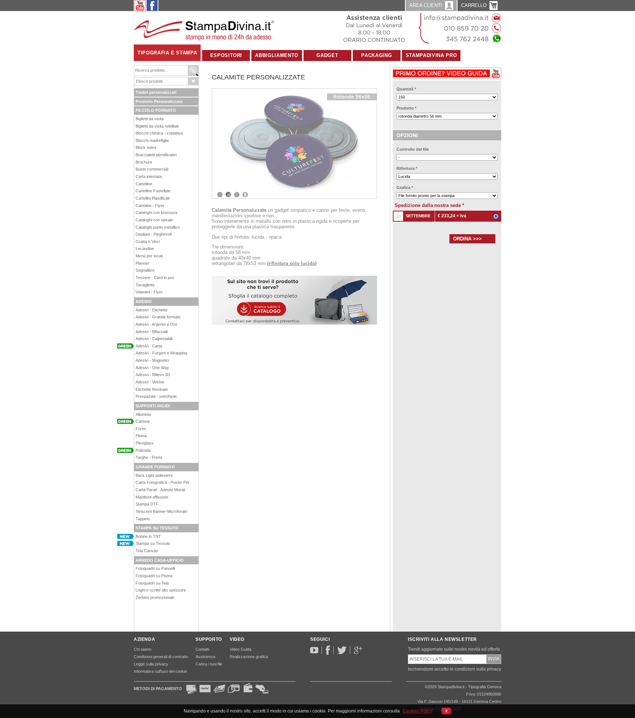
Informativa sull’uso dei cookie (160, 671)
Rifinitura (407, 168)
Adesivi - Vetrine (150, 382)
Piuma (141, 435)
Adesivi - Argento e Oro (156, 324)
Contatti (202, 649)
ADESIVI (143, 301)
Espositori (226, 55)
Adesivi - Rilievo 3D (153, 374)
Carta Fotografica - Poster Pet (162, 482)
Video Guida (240, 649)
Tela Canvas (147, 551)
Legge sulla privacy (151, 664)
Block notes (146, 147)
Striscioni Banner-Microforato (161, 511)
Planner (142, 263)
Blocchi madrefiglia (152, 140)
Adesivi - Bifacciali (152, 331)
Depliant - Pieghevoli (154, 234)
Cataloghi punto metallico (158, 227)
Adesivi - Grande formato (158, 317)
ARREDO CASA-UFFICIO (160, 560)
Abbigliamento (276, 55)
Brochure (144, 162)
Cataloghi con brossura (156, 212)
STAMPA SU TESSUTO (157, 528)
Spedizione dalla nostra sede (429, 205)
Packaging (376, 55)
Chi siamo (142, 649)
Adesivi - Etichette (152, 310)
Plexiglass (145, 443)
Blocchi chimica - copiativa (159, 133)
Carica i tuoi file (208, 664)
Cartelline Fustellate (153, 191)
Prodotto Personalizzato (159, 101)
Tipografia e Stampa (167, 53)
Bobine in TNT (148, 536)
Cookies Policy (418, 711)
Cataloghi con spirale (154, 220)
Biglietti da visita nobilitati (157, 126)
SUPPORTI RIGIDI (153, 406)
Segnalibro (145, 270)
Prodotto (406, 108)
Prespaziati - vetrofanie (156, 396)
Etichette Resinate (152, 389)
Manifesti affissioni (152, 497)
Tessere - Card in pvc (155, 277)
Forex (141, 428)
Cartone (143, 421)
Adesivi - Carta (149, 346)
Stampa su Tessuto (153, 543)
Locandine (145, 248)
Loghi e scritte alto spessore (161, 590)
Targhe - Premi (149, 457)
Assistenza (205, 656)
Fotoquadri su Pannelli (155, 568)
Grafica (405, 187)
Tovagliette (145, 285)
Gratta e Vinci (148, 241)
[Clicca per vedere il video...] (447, 72)
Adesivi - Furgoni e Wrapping (161, 353)
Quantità (406, 89)
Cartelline (144, 184)
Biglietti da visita (150, 119)
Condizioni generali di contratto (161, 656)
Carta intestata (149, 176)
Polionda (143, 450)
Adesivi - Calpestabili (154, 338)
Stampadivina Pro (431, 55)
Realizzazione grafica (249, 656)
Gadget (327, 55)
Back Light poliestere (154, 475)
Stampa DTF (147, 504)
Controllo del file (413, 149)
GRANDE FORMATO (155, 467)
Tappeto (143, 519)
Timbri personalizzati (156, 92)
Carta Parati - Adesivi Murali (160, 489)
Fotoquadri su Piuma (154, 576)
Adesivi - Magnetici (152, 360)
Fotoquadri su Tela (152, 583)
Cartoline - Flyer (150, 205)
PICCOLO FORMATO (156, 110)
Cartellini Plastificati (152, 198)
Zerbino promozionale (155, 597)
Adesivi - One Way (152, 367)
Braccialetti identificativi (156, 155)
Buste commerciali (152, 169)
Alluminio (143, 414)
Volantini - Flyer (149, 292)
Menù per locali (149, 256)
